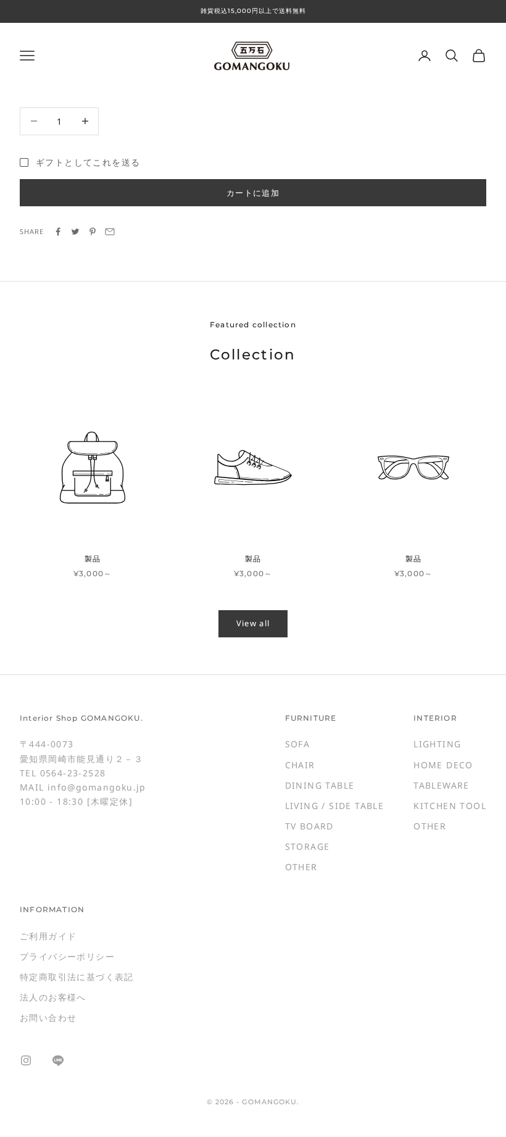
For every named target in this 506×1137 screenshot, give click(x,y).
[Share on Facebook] (58, 232)
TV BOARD (309, 826)
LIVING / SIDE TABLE (334, 806)
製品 (93, 558)
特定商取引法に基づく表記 (77, 977)
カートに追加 (253, 192)
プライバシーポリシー (67, 956)
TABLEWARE (441, 785)
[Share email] (110, 232)
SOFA (297, 744)
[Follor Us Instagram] (26, 1060)
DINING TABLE (320, 785)
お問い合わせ (48, 1017)
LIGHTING (437, 744)
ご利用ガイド (48, 936)
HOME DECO (443, 765)
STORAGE (307, 846)
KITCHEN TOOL (449, 806)
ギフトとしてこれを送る (88, 162)
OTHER (301, 867)
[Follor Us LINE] (58, 1060)
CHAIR (300, 765)
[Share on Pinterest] (92, 232)
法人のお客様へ (53, 997)
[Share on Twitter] (75, 232)
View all (253, 623)
